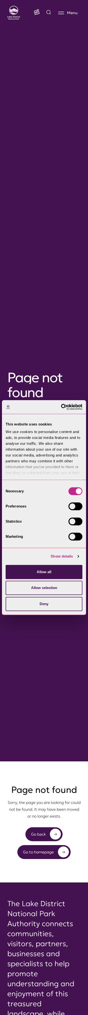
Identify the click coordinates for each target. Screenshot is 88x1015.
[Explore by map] (48, 12)
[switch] (75, 506)
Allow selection (44, 588)
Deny (44, 604)
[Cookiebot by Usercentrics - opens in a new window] (62, 407)
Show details (62, 556)
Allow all (44, 572)
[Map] (37, 13)
